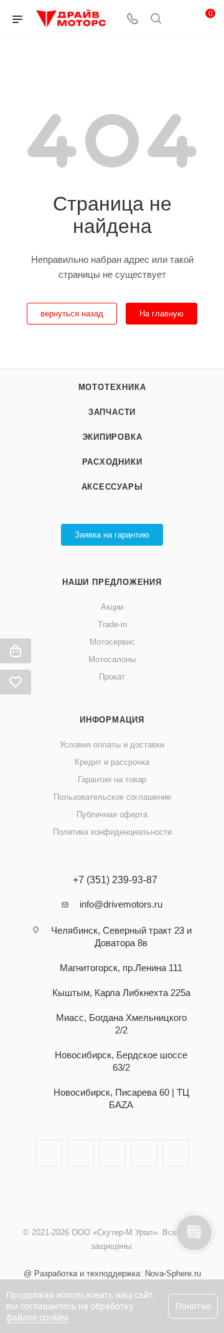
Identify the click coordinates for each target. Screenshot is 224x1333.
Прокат (112, 676)
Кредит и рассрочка (112, 762)
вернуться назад (71, 313)
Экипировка (112, 437)
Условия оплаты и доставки (112, 744)
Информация (112, 719)
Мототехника (112, 387)
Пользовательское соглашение (112, 797)
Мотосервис (112, 642)
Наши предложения (112, 582)
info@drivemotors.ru (121, 904)
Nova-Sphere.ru (173, 1273)
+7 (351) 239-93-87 (115, 880)
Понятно (193, 1306)
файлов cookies (37, 1317)
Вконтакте (48, 1153)
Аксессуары (112, 486)
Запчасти (112, 412)
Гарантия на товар (112, 779)
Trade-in (112, 624)
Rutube (112, 1153)
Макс (175, 1153)
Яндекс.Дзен (144, 1153)
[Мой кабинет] (179, 19)
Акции (112, 607)
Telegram (80, 1153)
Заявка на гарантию (112, 534)
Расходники (112, 462)
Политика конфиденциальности (112, 832)
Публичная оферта (112, 814)
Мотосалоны (112, 659)
